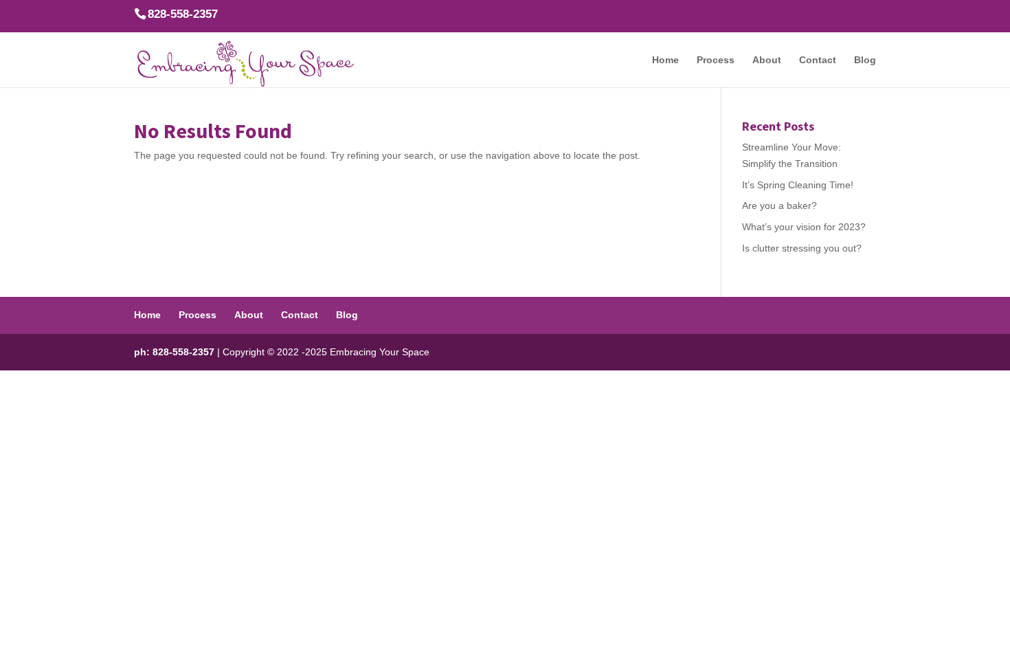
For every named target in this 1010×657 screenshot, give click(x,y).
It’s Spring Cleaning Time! (797, 184)
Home (665, 60)
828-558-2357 (183, 14)
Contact (817, 60)
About (766, 60)
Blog (865, 60)
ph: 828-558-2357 (174, 351)
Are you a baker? (779, 205)
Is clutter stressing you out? (802, 248)
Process (715, 60)
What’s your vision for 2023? (804, 226)
